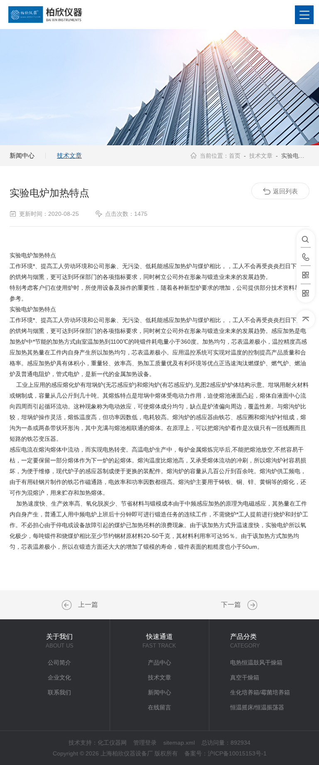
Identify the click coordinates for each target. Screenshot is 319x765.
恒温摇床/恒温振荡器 (257, 707)
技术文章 (69, 155)
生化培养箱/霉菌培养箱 (260, 692)
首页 (234, 155)
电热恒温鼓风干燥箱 (256, 662)
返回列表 (285, 191)
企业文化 (59, 677)
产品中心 (159, 662)
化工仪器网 (112, 742)
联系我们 (59, 692)
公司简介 (59, 662)
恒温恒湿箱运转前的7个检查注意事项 (251, 605)
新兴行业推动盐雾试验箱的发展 (67, 605)
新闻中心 (22, 155)
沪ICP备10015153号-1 (237, 753)
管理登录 (145, 742)
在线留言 (159, 707)
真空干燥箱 (244, 677)
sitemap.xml (179, 742)
